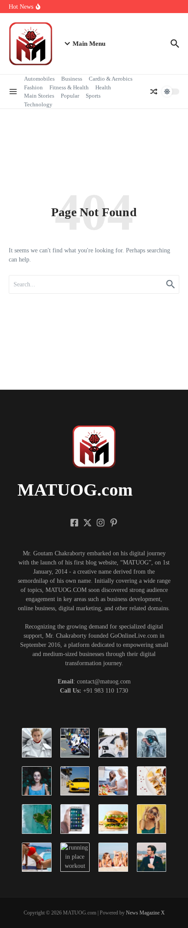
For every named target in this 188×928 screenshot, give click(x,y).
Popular (70, 95)
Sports (93, 95)
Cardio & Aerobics (110, 78)
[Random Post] (153, 91)
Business (71, 78)
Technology (38, 104)
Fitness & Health (69, 87)
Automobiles (39, 78)
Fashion (33, 87)
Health (103, 87)
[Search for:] (94, 284)
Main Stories (39, 95)
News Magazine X (145, 913)
